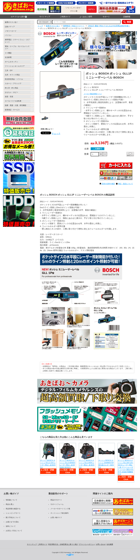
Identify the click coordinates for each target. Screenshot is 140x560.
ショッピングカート (13, 513)
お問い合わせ (101, 544)
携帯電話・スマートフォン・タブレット (17, 41)
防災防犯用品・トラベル (14, 79)
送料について (11, 526)
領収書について (11, 500)
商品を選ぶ (10, 504)
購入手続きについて (13, 517)
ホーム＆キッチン (11, 62)
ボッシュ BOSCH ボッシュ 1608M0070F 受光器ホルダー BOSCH (106, 463)
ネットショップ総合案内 (59, 513)
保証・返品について (125, 184)
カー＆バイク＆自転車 (13, 101)
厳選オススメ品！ (11, 22)
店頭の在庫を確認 (108, 184)
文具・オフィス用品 (12, 75)
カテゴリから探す (18, 17)
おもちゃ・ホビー (11, 92)
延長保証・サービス (12, 110)
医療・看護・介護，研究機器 (15, 105)
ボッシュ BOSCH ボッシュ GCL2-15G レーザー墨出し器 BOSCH (48, 463)
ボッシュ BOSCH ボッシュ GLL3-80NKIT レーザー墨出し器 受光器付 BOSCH (67, 463)
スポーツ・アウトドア (13, 84)
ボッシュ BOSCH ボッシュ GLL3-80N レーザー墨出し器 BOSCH (86, 463)
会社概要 (110, 544)
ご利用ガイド (65, 17)
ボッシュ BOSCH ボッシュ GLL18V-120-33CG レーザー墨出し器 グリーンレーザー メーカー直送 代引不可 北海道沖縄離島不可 (125, 467)
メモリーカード (10, 31)
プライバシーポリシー (87, 544)
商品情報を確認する (13, 509)
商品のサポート (56, 500)
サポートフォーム (57, 504)
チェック (56, 133)
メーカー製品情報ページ (93, 94)
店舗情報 (126, 17)
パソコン (8, 35)
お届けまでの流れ (12, 522)
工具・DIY (9, 70)
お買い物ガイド (56, 517)
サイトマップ (44, 17)
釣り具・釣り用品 (11, 88)
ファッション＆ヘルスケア (15, 66)
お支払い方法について (14, 531)
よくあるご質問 (86, 17)
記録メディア (10, 27)
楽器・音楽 (9, 97)
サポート (106, 17)
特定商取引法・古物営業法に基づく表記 (63, 544)
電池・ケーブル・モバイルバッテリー (17, 47)
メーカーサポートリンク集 (60, 509)
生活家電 (8, 57)
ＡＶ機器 (8, 53)
